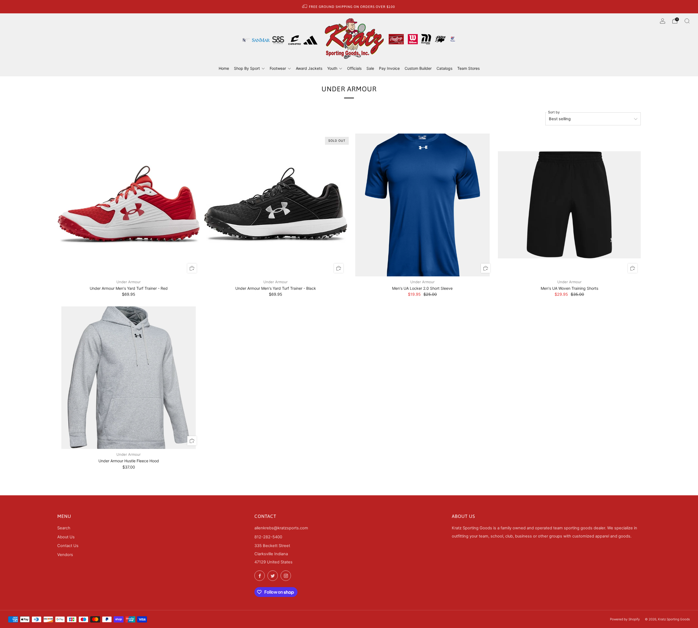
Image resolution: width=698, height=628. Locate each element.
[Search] (687, 21)
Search (63, 528)
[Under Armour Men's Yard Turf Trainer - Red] (128, 205)
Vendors (65, 554)
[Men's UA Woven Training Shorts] (569, 205)
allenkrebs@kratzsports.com (281, 528)
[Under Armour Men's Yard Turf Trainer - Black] (275, 205)
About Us (66, 537)
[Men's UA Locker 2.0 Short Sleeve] (422, 205)
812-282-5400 (268, 537)
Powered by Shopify (625, 619)
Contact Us (68, 545)
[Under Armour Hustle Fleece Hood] (128, 377)
